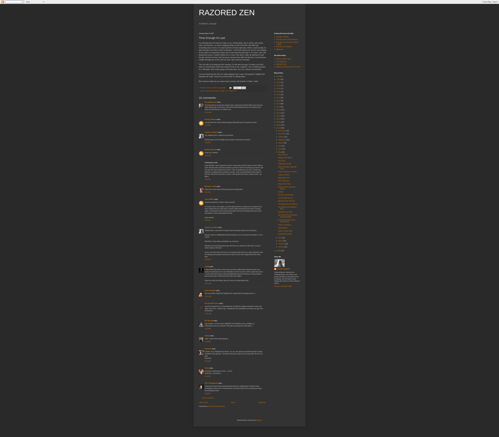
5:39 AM (207, 220)
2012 (279, 113)
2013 (279, 110)
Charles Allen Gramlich (212, 91)
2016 (279, 101)
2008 (279, 125)
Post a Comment (208, 398)
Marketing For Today (285, 212)
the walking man (211, 102)
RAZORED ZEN (227, 12)
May (280, 152)
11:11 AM (208, 283)
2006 (279, 251)
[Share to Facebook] (242, 88)
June (280, 149)
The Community (283, 181)
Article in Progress (284, 225)
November (282, 134)
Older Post (262, 402)
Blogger (259, 420)
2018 (279, 95)
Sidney (207, 336)
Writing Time (233, 91)
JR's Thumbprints (211, 383)
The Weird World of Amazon (288, 204)
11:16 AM (208, 112)
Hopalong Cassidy (284, 164)
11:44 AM (208, 314)
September (282, 140)
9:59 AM (207, 259)
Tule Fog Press (281, 62)
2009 (279, 122)
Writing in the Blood (285, 158)
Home (233, 402)
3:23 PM (208, 329)
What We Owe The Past (286, 201)
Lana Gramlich (210, 290)
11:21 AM (208, 296)
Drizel (207, 368)
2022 (279, 82)
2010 (279, 119)
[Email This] (234, 88)
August (281, 143)
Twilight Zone (224, 91)
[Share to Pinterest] (244, 88)
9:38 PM (208, 393)
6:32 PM (208, 376)
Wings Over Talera (284, 184)
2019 (279, 92)
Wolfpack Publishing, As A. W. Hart (288, 67)
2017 (279, 98)
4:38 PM (208, 342)
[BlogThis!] (237, 88)
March (280, 241)
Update (280, 192)
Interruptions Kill (284, 178)
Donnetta (208, 349)
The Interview (283, 155)
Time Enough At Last (285, 198)
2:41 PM (208, 125)
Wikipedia (279, 49)
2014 (279, 107)
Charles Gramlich (211, 132)
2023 (279, 79)
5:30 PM (208, 179)
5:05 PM (208, 361)
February (281, 244)
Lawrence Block (283, 175)
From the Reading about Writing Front (286, 221)
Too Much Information (285, 195)
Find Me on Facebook (283, 47)
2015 (279, 104)
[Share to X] (239, 88)
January (281, 247)
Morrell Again (282, 228)
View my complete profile (283, 286)
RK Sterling (209, 321)
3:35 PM (208, 155)
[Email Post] (230, 88)
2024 (279, 76)
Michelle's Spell (210, 186)
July (280, 146)
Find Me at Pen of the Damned (287, 39)
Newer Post (203, 402)
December (282, 131)
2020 (279, 88)
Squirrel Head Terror (285, 231)
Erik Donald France (212, 303)
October (281, 137)
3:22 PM (208, 143)
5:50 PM (208, 192)
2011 (279, 116)
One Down (282, 161)
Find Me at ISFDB (282, 37)
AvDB (207, 267)
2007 (279, 128)
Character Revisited (285, 234)
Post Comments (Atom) (216, 406)
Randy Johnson (210, 119)
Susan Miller (209, 199)
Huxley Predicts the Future (287, 172)
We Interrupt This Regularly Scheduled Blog (287, 216)
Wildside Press (281, 64)
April (280, 238)
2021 (279, 85)
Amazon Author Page (283, 59)
